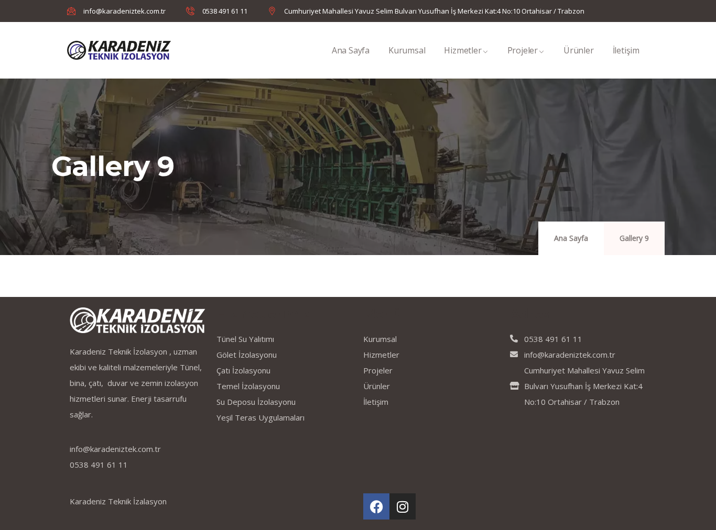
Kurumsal (406, 50)
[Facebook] (376, 506)
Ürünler (578, 50)
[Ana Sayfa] (119, 50)
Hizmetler (462, 50)
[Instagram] (402, 506)
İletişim (626, 50)
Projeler (522, 50)
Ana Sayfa (351, 50)
